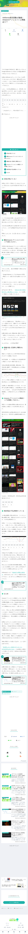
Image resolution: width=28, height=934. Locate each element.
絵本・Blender (7, 927)
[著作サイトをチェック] (7, 752)
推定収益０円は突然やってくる (14, 169)
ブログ (7, 925)
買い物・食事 (21, 927)
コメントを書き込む (14, 902)
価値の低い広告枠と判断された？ (14, 161)
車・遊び (14, 929)
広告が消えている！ (11, 153)
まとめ (8, 172)
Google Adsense (6, 693)
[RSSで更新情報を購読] (20, 756)
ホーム (7, 923)
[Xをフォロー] (20, 752)
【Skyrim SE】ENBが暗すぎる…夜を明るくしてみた (12, 316)
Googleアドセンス (7, 691)
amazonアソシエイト (17, 691)
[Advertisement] (14, 52)
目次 (13, 149)
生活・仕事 (20, 925)
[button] (18, 34)
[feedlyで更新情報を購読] (7, 756)
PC (20, 923)
